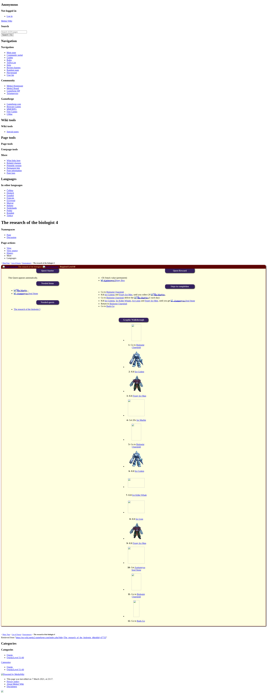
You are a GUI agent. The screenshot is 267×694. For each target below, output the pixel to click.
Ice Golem (139, 371)
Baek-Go (110, 306)
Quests (10, 667)
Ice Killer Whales (123, 301)
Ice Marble (141, 420)
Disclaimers (12, 686)
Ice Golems (110, 294)
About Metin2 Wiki (15, 684)
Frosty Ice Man (139, 396)
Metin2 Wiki (6, 21)
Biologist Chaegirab (115, 292)
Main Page (6, 263)
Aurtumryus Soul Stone (138, 568)
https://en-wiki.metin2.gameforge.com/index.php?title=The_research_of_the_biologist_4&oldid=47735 (61, 637)
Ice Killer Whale (139, 495)
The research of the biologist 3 (27, 309)
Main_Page (6, 635)
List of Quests (16, 263)
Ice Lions (136, 301)
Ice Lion (139, 519)
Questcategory (26, 263)
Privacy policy (13, 681)
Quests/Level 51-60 (15, 669)
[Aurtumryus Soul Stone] (19, 294)
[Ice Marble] (19, 291)
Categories (5, 662)
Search (5, 26)
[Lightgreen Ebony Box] (105, 281)
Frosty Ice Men (125, 294)
